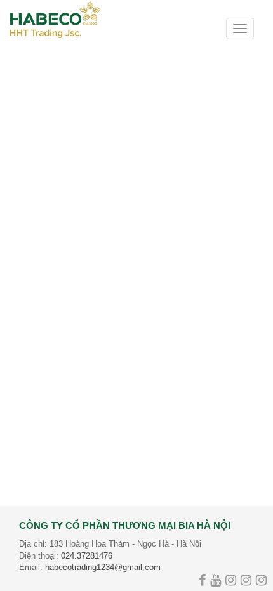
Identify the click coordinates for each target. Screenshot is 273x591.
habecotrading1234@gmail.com (103, 567)
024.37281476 (86, 556)
